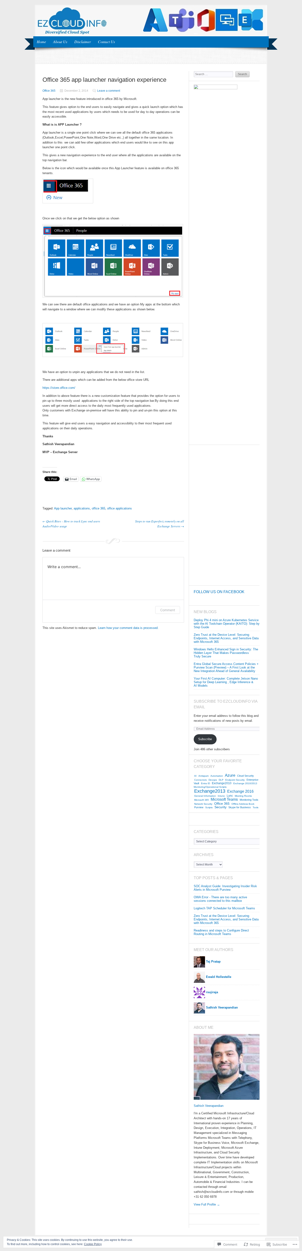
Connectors (200, 780)
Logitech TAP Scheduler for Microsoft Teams (224, 908)
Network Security (203, 804)
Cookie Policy (93, 1244)
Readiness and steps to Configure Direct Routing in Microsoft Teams (221, 932)
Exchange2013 (209, 791)
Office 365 (48, 90)
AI (195, 776)
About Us (60, 41)
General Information (205, 796)
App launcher (63, 508)
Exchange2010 (221, 783)
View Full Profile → (207, 1204)
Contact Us (106, 41)
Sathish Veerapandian (208, 1105)
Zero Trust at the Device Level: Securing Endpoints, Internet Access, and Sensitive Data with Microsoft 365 (226, 638)
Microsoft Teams (224, 799)
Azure (230, 775)
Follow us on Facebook (219, 592)
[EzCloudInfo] (150, 34)
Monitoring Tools (249, 799)
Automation (216, 776)
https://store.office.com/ (58, 388)
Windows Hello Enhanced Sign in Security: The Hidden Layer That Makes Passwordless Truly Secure (226, 653)
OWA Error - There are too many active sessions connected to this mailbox (220, 898)
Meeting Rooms (243, 796)
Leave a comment (108, 90)
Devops (213, 780)
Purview (198, 807)
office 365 (98, 508)
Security (220, 807)
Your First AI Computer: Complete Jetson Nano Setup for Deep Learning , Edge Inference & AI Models (226, 682)
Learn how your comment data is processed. (128, 628)
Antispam (203, 776)
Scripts (209, 807)
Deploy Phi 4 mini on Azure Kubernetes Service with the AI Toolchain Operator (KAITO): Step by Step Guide (227, 623)
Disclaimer (82, 41)
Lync (230, 795)
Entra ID (205, 783)
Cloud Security (245, 775)
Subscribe (205, 739)
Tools (255, 807)
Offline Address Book (242, 804)
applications (82, 508)
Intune (221, 796)
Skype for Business (239, 807)
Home (41, 41)
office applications (119, 508)
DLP (221, 780)
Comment (167, 610)
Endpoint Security (235, 780)
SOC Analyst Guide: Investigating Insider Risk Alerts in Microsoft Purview (225, 887)
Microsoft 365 (201, 800)
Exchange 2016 (240, 791)
